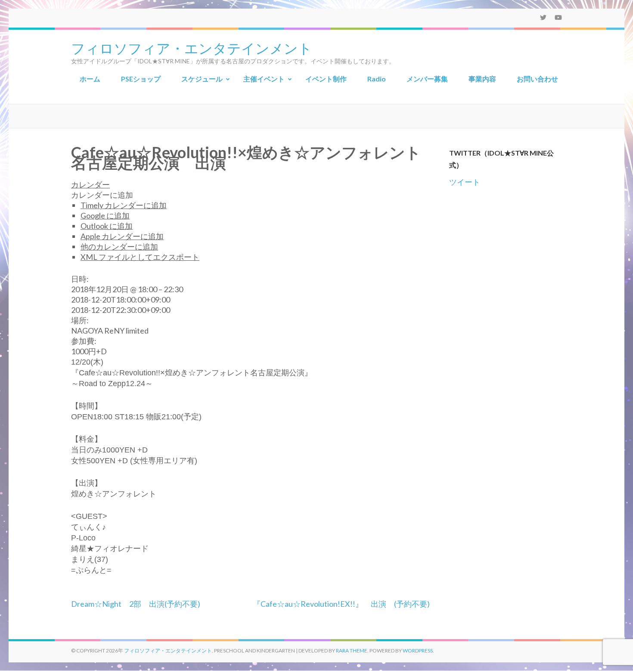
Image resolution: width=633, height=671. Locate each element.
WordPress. (418, 650)
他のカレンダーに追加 (119, 246)
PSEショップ (141, 79)
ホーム (90, 79)
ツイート (464, 182)
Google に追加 (105, 215)
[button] (102, 195)
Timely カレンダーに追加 (124, 205)
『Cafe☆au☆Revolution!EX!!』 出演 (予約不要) (341, 604)
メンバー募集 (427, 79)
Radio (376, 79)
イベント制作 (326, 79)
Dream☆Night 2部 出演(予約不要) (135, 604)
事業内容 (482, 79)
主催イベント (264, 79)
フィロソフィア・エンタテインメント (191, 47)
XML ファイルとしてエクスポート (140, 257)
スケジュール (202, 79)
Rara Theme (351, 650)
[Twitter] (543, 17)
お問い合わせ (537, 79)
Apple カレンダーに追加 (122, 236)
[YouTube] (558, 17)
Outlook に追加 (107, 226)
